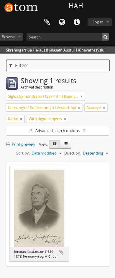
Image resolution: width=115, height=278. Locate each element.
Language (62, 22)
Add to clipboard (61, 252)
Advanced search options (57, 130)
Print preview (23, 144)
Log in (98, 22)
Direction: (72, 153)
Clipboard (47, 22)
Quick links (76, 22)
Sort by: (23, 153)
